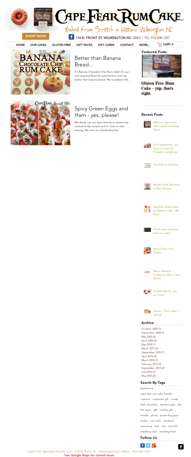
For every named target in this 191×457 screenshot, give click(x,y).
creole (174, 399)
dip (179, 404)
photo (154, 415)
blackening (146, 388)
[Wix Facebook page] (71, 37)
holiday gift (166, 410)
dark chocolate (149, 404)
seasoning (146, 426)
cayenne (145, 399)
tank (156, 426)
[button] (167, 44)
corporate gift (160, 399)
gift (155, 410)
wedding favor (167, 431)
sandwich (168, 420)
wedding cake (148, 431)
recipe (144, 420)
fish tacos (145, 410)
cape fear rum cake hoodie (156, 393)
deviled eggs (167, 404)
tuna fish (173, 426)
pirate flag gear (169, 415)
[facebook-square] (181, 447)
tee (164, 426)
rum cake (155, 420)
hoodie (144, 415)
